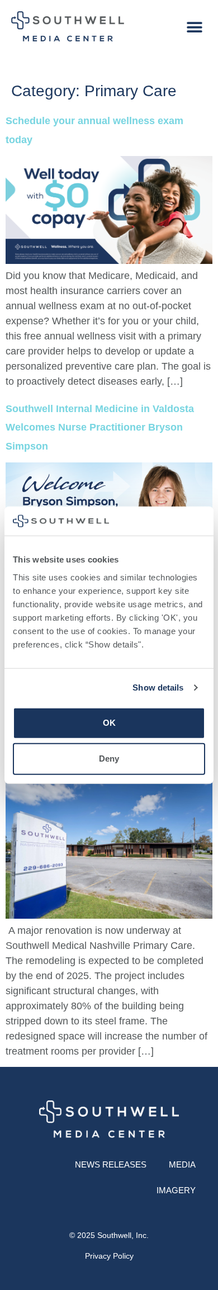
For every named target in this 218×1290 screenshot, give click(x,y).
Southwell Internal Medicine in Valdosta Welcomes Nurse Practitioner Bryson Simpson (100, 427)
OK (109, 722)
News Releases (110, 1164)
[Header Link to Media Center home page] (67, 27)
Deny (109, 758)
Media (182, 1164)
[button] (194, 27)
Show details (157, 687)
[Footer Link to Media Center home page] (109, 1120)
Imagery (176, 1190)
